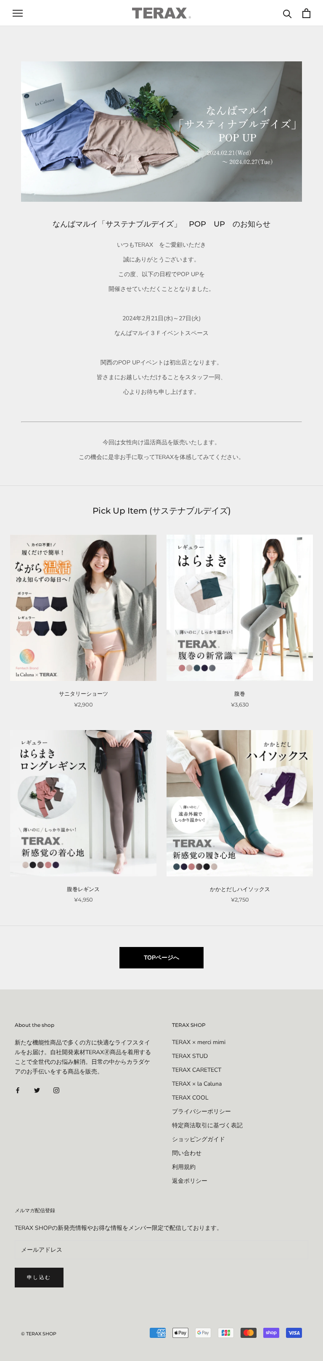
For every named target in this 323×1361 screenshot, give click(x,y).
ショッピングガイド (198, 1139)
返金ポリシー (189, 1181)
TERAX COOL (190, 1098)
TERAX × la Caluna (197, 1084)
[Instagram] (56, 1090)
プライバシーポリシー (201, 1112)
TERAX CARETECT (196, 1070)
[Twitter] (37, 1090)
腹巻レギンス (83, 889)
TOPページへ (161, 958)
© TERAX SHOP (38, 1334)
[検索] (287, 13)
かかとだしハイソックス (240, 889)
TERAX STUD (190, 1056)
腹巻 (239, 693)
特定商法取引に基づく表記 (207, 1125)
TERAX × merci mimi (198, 1042)
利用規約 (184, 1167)
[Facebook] (18, 1090)
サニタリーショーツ (83, 693)
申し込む (39, 1277)
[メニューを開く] (18, 13)
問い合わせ (186, 1153)
